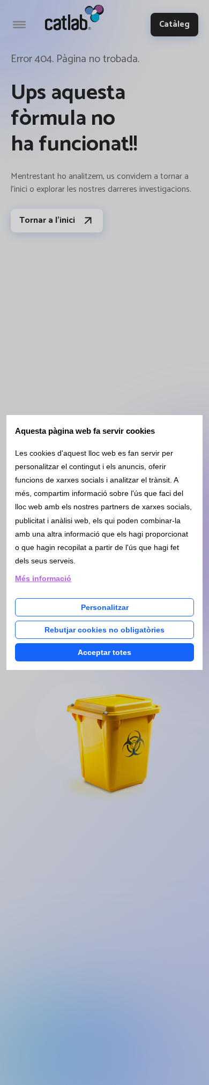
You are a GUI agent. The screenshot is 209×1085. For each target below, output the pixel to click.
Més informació (43, 578)
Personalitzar (105, 607)
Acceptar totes (104, 652)
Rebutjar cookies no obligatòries (104, 630)
